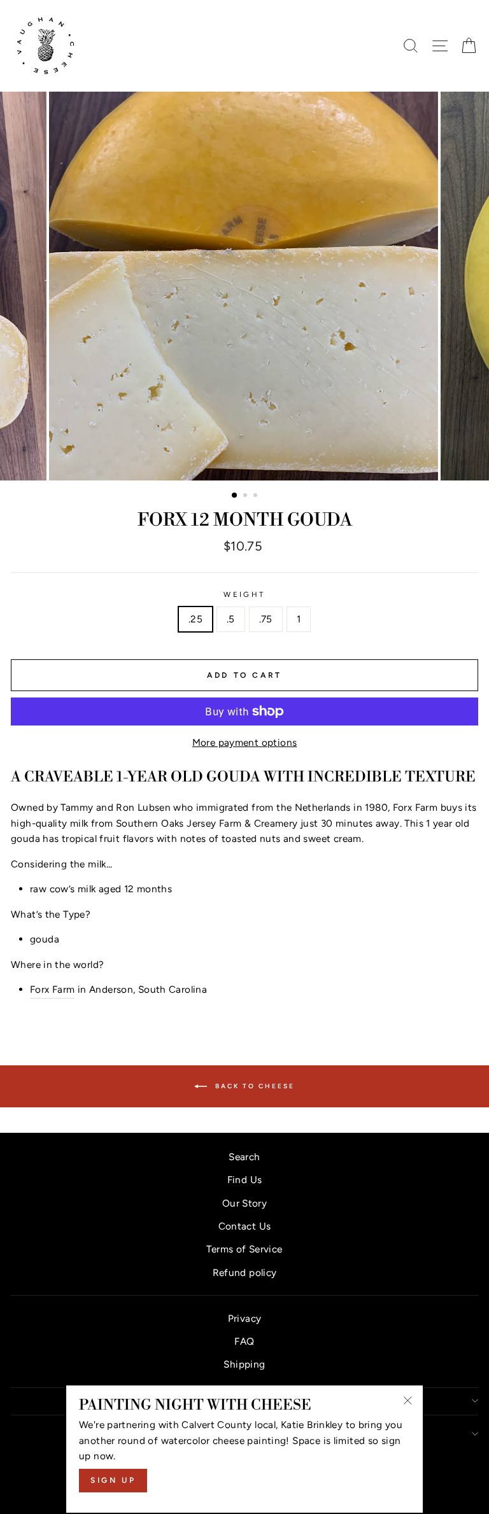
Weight (244, 594)
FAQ (244, 1341)
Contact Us (244, 1226)
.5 (231, 619)
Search (244, 1157)
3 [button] (256, 496)
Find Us (244, 1180)
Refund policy (245, 1272)
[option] (245, 286)
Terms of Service (244, 1249)
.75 (266, 619)
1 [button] (235, 496)
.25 (195, 619)
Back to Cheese (253, 1085)
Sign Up (113, 1480)
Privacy (245, 1318)
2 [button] (246, 496)
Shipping (244, 1364)
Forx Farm (52, 989)
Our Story (244, 1203)
